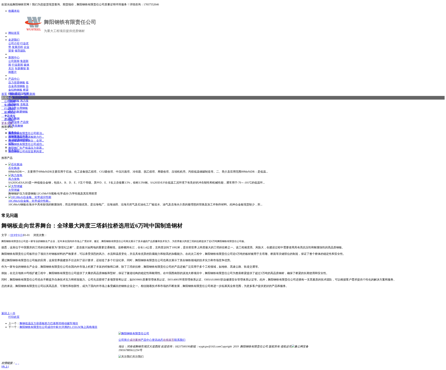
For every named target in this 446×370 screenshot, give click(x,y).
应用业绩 (14, 122)
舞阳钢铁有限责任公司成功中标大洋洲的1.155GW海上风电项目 (58, 327)
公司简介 (124, 339)
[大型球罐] (15, 186)
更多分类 (7, 123)
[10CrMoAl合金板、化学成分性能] (29, 197)
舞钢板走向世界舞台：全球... (26, 140)
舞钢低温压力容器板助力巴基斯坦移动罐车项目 (49, 323)
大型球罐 (14, 189)
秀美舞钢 (17, 125)
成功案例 (135, 339)
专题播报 (8, 115)
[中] (16, 235)
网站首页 (14, 32)
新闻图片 (8, 119)
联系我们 (179, 339)
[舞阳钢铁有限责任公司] (133, 333)
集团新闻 (8, 104)
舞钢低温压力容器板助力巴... (26, 136)
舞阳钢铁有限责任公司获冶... (26, 133)
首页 (4, 93)
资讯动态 (157, 339)
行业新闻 (8, 108)
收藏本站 (14, 10)
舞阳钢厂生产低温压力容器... (26, 147)
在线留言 (168, 339)
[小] (21, 235)
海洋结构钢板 (20, 97)
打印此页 (14, 316)
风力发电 (14, 178)
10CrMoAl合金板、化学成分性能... (29, 200)
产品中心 (146, 339)
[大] (12, 235)
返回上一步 (8, 313)
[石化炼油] (15, 164)
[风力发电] (15, 175)
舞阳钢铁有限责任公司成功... (26, 144)
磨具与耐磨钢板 (18, 111)
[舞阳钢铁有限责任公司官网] (33, 23)
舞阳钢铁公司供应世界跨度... (26, 151)
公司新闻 (29, 93)
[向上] (5, 366)
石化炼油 (14, 167)
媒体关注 (8, 112)
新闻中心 (15, 93)
